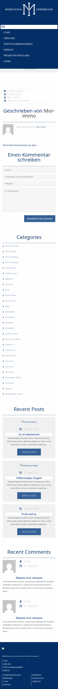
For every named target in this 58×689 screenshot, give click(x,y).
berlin (7, 290)
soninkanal (9, 383)
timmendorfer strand (13, 394)
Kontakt (7, 685)
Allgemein (9, 279)
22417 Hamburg (11, 262)
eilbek (7, 306)
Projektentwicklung (16, 55)
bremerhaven (10, 301)
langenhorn (9, 344)
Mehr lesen (29, 452)
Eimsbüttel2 (10, 317)
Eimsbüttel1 (10, 312)
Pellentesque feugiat (29, 478)
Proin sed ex (29, 514)
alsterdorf (9, 284)
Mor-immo (13, 97)
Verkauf (8, 49)
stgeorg (8, 388)
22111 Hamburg (11, 257)
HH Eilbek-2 (10, 328)
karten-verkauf (11, 333)
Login (7, 61)
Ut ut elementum (29, 434)
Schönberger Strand (13, 377)
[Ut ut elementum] (29, 422)
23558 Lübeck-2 (16, 91)
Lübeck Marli (10, 355)
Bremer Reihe (10, 295)
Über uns (9, 38)
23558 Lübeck (11, 268)
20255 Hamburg (11, 246)
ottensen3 (9, 372)
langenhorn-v (10, 350)
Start (7, 32)
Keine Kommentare (18, 100)
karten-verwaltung (12, 339)
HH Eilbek (9, 323)
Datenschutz (38, 678)
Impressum (36, 675)
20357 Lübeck (11, 251)
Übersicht (36, 681)
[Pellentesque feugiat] (29, 465)
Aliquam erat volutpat (29, 577)
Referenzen (8, 678)
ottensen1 (9, 361)
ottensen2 (9, 366)
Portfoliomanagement (18, 43)
